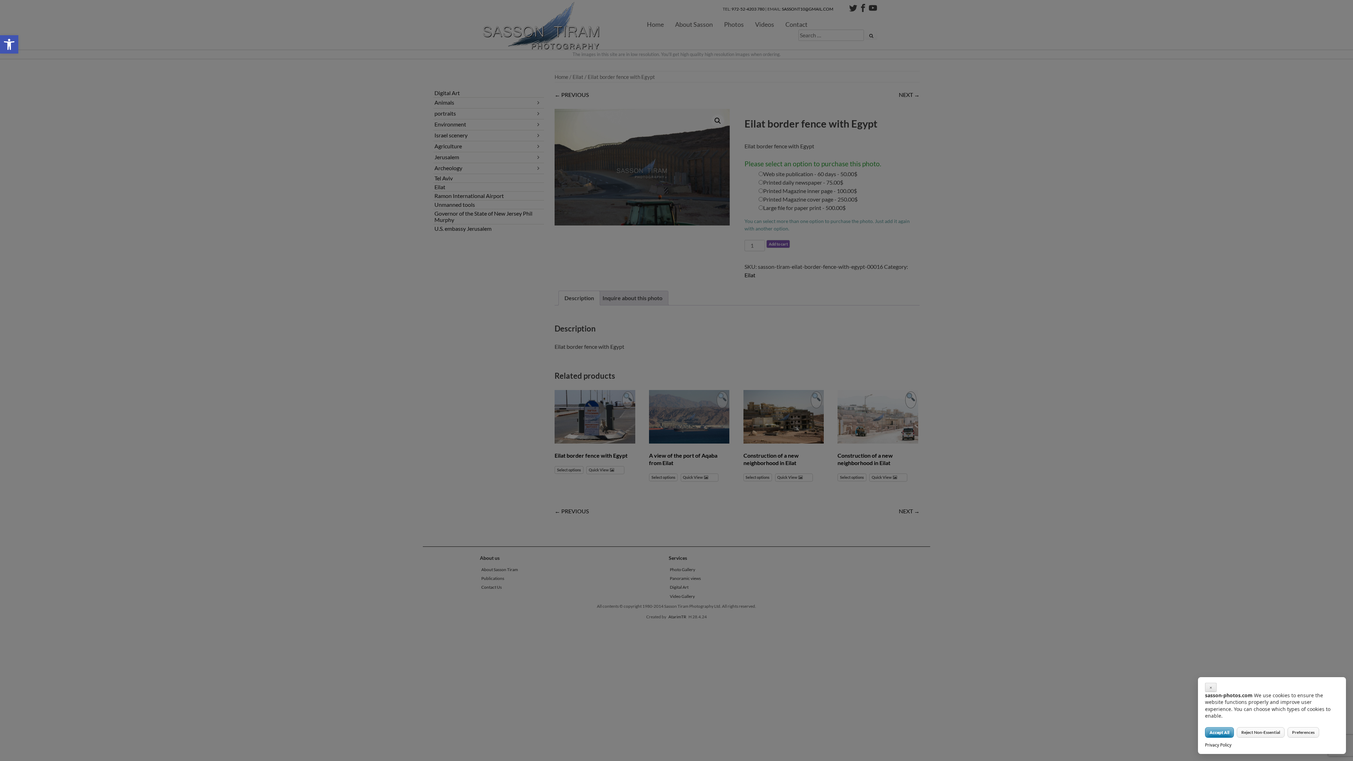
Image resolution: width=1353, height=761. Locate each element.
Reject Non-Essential (1260, 732)
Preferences (1303, 732)
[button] (9, 44)
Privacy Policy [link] (1218, 745)
